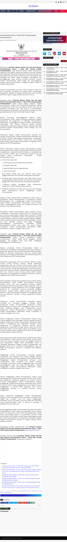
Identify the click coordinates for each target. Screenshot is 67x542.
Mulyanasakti (7, 538)
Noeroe (2, 40)
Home (1, 32)
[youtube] (58, 2)
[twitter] (56, 2)
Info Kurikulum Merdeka (47, 43)
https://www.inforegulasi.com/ (17, 538)
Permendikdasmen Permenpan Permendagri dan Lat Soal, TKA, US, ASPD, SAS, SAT (21, 495)
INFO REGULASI (33, 6)
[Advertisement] (33, 22)
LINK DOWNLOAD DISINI (32, 430)
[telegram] (61, 2)
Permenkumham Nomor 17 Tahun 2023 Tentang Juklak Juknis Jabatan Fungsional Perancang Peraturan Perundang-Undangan (20, 466)
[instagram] (63, 2)
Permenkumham (5, 32)
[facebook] (65, 2)
